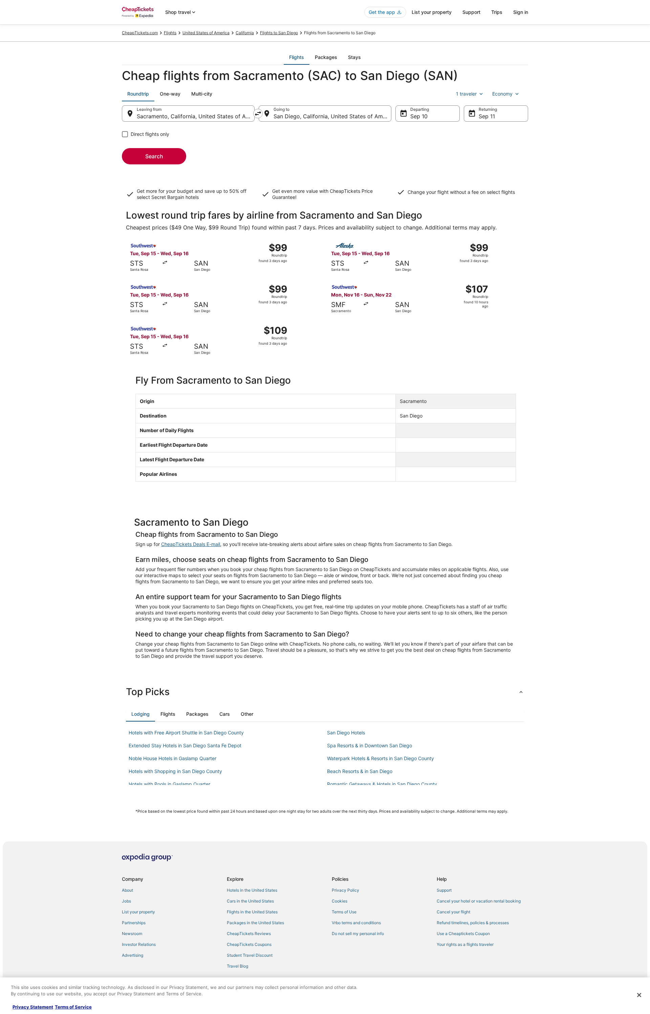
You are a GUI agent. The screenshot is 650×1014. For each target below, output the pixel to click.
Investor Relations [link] (139, 944)
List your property (432, 12)
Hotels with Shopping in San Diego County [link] (175, 771)
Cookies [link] (339, 901)
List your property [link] (138, 911)
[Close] (639, 995)
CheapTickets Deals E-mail (190, 544)
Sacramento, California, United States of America (196, 116)
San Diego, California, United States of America (332, 116)
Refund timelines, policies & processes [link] (473, 922)
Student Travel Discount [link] (250, 955)
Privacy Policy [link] (345, 890)
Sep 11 (487, 116)
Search (154, 156)
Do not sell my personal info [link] (358, 933)
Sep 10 (419, 116)
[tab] (296, 57)
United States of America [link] (206, 32)
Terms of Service (73, 1007)
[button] (325, 691)
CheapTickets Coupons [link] (249, 944)
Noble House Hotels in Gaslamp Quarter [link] (172, 758)
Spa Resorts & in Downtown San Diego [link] (369, 745)
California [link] (245, 32)
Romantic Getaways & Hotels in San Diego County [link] (382, 784)
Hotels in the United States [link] (252, 890)
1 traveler (466, 94)
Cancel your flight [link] (453, 911)
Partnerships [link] (134, 922)
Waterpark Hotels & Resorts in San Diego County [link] (380, 758)
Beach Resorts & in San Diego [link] (359, 771)
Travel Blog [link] (237, 966)
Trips (496, 12)
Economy (502, 94)
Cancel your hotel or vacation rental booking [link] (479, 901)
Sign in (520, 12)
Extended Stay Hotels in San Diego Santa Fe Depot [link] (185, 745)
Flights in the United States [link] (252, 911)
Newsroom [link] (132, 933)
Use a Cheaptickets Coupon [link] (463, 933)
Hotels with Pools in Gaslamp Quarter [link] (169, 784)
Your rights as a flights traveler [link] (465, 944)
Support (471, 12)
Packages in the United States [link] (255, 922)
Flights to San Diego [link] (279, 32)
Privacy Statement (33, 1007)
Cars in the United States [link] (250, 901)
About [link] (127, 890)
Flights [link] (170, 32)
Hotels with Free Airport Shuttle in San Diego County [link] (186, 732)
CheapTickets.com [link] (140, 32)
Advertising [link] (132, 955)
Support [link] (444, 890)
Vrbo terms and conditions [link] (356, 922)
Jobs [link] (126, 901)
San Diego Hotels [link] (346, 732)
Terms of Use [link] (344, 911)
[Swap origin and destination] (258, 113)
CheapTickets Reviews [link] (249, 933)
